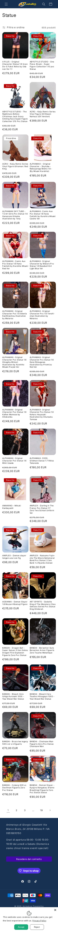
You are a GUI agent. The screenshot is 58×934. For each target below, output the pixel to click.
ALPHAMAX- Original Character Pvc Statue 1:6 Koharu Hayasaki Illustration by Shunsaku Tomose (42, 415)
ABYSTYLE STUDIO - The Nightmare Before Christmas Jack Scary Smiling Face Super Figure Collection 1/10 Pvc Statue (15, 116)
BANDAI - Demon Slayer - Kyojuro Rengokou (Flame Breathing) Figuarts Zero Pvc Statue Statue (42, 789)
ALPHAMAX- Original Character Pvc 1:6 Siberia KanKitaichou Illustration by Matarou (14, 315)
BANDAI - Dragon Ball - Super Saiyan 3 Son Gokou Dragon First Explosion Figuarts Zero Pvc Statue (15, 651)
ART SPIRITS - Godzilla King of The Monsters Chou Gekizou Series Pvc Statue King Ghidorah (43, 605)
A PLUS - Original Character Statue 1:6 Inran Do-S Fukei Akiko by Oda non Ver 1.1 (15, 65)
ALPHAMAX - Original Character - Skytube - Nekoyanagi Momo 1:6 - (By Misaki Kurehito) (41, 167)
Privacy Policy (39, 920)
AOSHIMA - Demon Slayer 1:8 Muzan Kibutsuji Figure (15, 603)
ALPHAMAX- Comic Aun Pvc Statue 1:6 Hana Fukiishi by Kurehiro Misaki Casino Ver (43, 215)
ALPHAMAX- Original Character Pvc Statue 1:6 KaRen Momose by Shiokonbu (14, 413)
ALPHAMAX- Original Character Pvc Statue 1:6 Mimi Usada (14, 460)
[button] (6, 4)
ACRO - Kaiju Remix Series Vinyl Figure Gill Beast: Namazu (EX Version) (43, 114)
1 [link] (8, 810)
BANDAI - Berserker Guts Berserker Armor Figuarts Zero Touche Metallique (42, 650)
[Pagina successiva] (50, 810)
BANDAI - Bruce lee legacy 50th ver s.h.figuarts (15, 742)
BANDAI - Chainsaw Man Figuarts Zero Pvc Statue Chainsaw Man (42, 743)
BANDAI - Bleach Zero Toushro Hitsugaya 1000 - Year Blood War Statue (42, 696)
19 (41, 810)
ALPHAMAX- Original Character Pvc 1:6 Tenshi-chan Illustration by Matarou (42, 315)
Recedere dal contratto (29, 859)
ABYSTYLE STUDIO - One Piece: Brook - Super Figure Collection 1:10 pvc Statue (42, 65)
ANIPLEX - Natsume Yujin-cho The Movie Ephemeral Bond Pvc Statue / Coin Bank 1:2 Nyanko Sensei (42, 559)
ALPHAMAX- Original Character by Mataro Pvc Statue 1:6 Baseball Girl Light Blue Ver (42, 265)
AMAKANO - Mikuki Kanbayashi (11, 506)
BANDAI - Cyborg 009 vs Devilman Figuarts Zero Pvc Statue (14, 787)
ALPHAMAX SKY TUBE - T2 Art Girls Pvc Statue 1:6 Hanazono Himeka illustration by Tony (15, 215)
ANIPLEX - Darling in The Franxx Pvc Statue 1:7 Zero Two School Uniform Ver (42, 509)
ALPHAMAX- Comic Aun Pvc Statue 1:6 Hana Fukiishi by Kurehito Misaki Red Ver (15, 265)
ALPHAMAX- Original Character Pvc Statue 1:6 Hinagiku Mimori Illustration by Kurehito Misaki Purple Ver (14, 362)
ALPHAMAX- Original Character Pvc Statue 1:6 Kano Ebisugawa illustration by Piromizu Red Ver (42, 362)
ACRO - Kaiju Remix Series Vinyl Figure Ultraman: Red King (15, 166)
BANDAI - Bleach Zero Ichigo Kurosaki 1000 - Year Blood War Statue (13, 696)
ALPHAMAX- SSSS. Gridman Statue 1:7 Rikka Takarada (42, 460)
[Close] (55, 910)
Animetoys (27, 906)
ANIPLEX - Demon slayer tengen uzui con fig (14, 556)
